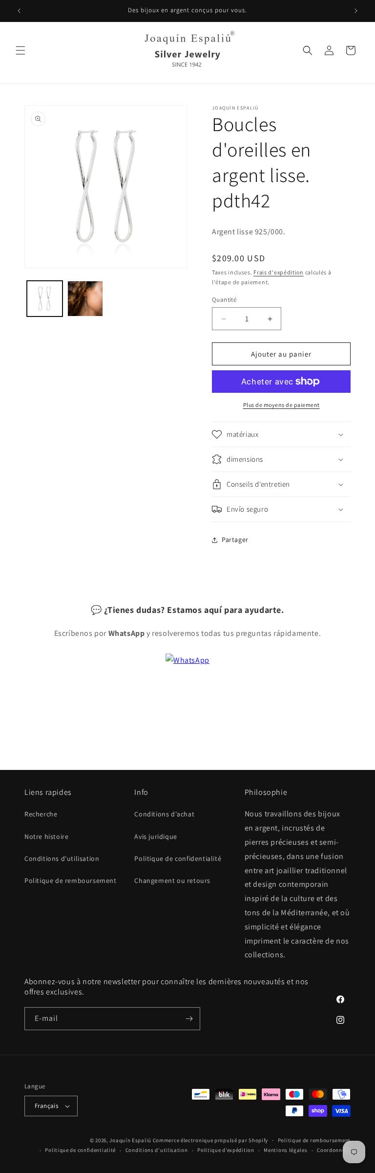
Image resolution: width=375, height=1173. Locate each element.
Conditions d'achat (164, 814)
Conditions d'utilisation (61, 858)
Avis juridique (155, 836)
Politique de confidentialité (177, 858)
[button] (20, 50)
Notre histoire (46, 836)
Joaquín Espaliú (130, 1140)
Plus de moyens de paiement (281, 404)
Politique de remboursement (70, 880)
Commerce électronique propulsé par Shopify (210, 1140)
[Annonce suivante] (356, 11)
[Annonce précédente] (19, 11)
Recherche (40, 814)
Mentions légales (285, 1150)
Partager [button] (235, 539)
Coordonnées (334, 1150)
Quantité (224, 299)
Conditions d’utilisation (156, 1150)
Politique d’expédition (225, 1150)
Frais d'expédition (278, 272)
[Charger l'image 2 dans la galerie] (85, 298)
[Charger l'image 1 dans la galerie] (44, 298)
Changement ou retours (172, 880)
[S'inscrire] (189, 1018)
